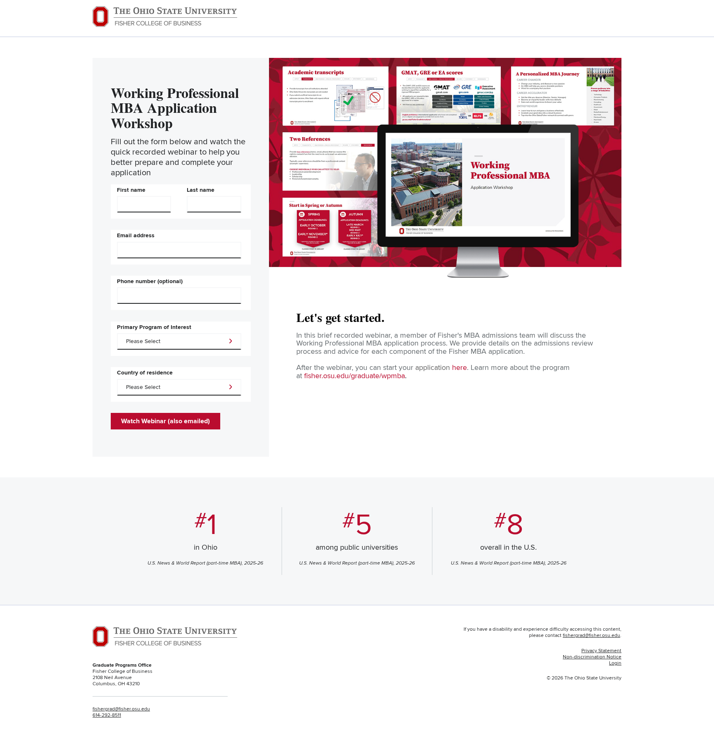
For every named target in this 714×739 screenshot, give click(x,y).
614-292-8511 (107, 715)
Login (615, 663)
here (459, 367)
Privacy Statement (601, 651)
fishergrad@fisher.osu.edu (121, 709)
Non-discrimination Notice (592, 657)
